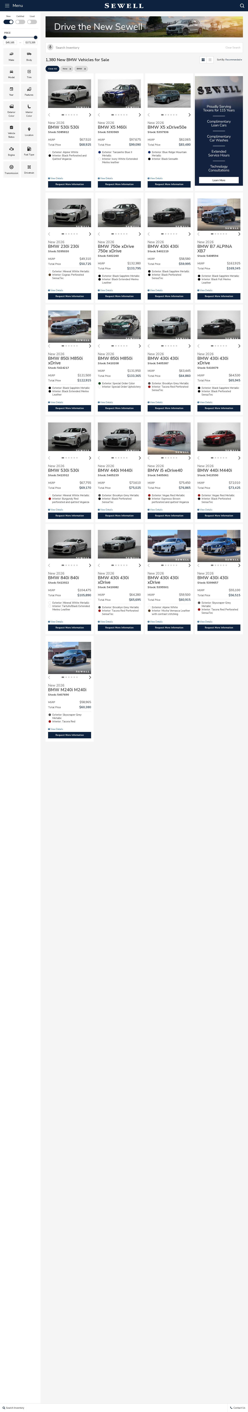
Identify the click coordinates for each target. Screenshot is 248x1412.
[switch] (8, 19)
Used (32, 16)
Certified (20, 16)
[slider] (5, 37)
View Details (56, 178)
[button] (242, 5)
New (8, 16)
